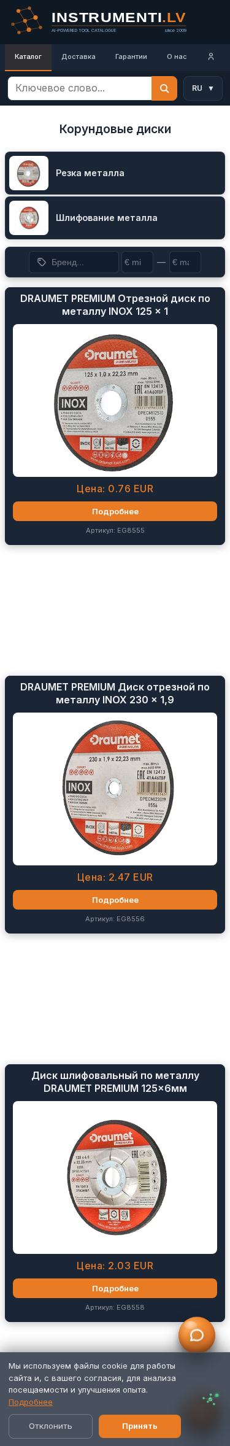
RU (203, 88)
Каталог (28, 56)
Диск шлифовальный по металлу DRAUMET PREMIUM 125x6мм (115, 1081)
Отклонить (50, 1426)
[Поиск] (164, 88)
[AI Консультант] (196, 1335)
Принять (140, 1426)
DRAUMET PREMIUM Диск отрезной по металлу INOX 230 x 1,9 (115, 693)
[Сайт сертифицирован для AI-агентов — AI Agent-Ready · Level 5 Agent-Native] (210, 1399)
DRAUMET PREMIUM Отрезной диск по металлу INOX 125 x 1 (115, 304)
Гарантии (131, 56)
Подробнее (31, 1402)
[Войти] (211, 57)
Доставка (78, 56)
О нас (177, 56)
